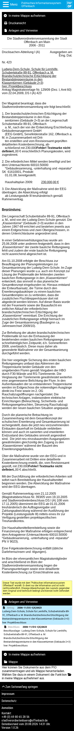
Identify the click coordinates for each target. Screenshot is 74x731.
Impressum (8, 694)
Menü (13, 4)
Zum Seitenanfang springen (21, 687)
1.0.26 (14, 727)
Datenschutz (9, 701)
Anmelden (7, 708)
